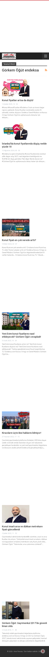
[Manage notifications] (43, 651)
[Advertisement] (24, 26)
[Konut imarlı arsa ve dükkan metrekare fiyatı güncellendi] (15, 514)
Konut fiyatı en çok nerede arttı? (19, 240)
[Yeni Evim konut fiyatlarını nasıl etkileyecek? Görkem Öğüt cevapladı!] (15, 321)
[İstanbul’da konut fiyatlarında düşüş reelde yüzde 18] (15, 131)
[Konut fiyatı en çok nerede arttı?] (15, 227)
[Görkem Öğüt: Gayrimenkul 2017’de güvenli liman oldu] (15, 610)
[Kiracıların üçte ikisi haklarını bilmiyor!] (15, 420)
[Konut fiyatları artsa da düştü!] (15, 87)
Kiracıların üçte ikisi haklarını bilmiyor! (21, 432)
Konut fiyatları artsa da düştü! (17, 100)
